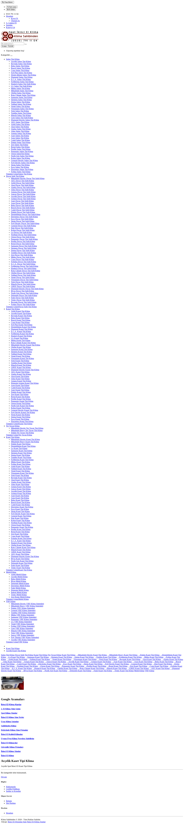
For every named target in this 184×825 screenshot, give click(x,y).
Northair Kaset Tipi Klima (21, 523)
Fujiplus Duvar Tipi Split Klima (23, 262)
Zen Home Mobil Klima (20, 597)
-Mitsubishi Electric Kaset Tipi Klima (91, 655)
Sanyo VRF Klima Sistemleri (22, 635)
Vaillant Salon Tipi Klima (21, 104)
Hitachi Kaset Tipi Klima (21, 550)
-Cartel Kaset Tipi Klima (25, 664)
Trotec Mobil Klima (19, 595)
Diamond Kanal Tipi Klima (22, 329)
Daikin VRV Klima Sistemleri (23, 608)
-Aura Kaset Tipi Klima (142, 662)
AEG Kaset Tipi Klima (20, 554)
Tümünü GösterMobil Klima (17, 599)
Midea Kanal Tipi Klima (20, 340)
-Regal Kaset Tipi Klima (117, 666)
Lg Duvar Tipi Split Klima (21, 232)
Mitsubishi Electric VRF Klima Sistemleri (27, 604)
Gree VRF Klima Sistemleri (22, 628)
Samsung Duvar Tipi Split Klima (24, 246)
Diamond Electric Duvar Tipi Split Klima (27, 289)
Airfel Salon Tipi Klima (20, 124)
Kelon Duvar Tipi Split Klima (23, 230)
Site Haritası (11, 803)
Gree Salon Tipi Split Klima (22, 118)
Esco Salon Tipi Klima (20, 167)
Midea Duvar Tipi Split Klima (23, 257)
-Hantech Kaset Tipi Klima (43, 668)
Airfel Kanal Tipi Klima (20, 311)
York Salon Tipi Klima (20, 111)
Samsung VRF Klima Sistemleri (23, 617)
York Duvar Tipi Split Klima (22, 282)
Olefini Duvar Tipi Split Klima (23, 273)
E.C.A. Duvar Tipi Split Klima (23, 264)
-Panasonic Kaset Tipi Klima (72, 666)
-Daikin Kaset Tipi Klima (148, 655)
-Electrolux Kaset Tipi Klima (48, 664)
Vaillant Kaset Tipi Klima (21, 469)
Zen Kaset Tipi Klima (19, 534)
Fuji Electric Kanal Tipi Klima (23, 412)
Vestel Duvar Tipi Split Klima (22, 277)
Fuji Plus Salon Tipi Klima (21, 73)
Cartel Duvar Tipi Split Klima (22, 210)
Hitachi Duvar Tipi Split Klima (23, 284)
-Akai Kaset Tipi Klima (151, 659)
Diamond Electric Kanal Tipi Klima (25, 370)
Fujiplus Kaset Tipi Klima (21, 538)
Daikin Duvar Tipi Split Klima (23, 212)
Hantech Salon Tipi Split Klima (23, 84)
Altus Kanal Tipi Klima (20, 379)
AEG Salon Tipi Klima (20, 122)
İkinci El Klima (7, 755)
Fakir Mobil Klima (18, 588)
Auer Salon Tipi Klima (20, 136)
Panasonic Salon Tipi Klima (22, 151)
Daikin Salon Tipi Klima (20, 142)
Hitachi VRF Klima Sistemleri (23, 631)
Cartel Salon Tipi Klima (20, 140)
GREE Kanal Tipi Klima (21, 367)
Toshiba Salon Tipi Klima (21, 113)
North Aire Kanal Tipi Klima (22, 406)
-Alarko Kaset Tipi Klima (172, 659)
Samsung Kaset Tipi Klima (21, 451)
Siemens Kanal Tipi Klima (21, 352)
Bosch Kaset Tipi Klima (20, 502)
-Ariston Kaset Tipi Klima (100, 662)
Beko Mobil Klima (18, 579)
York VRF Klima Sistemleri (22, 633)
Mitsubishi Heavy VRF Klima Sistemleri (27, 606)
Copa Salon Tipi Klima (20, 70)
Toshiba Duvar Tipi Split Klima (23, 253)
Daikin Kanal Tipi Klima (21, 392)
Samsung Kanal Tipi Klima (22, 349)
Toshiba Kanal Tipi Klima (21, 363)
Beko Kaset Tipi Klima (20, 500)
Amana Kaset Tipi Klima (21, 487)
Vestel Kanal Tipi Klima (20, 356)
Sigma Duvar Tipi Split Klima (23, 250)
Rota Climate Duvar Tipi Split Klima (25, 271)
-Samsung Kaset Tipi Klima (37, 657)
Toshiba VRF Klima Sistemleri (23, 613)
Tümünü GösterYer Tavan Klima (19, 435)
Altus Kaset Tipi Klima (20, 484)
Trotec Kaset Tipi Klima (20, 568)
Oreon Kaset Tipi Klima (20, 525)
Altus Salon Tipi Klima (20, 131)
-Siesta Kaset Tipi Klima (92, 664)
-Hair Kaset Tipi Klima (162, 664)
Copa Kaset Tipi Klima (20, 536)
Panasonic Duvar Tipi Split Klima (24, 239)
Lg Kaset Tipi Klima (19, 448)
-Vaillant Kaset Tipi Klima (39, 659)
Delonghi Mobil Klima (20, 583)
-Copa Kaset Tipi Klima (158, 666)
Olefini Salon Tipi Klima (21, 93)
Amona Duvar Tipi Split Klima (23, 192)
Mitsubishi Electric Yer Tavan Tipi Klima (27, 428)
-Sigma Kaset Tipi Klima (83, 657)
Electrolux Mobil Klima (20, 586)
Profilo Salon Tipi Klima (20, 149)
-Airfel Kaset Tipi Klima (16, 659)
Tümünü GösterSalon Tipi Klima (19, 174)
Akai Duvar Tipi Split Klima (22, 185)
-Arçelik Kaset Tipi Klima (77, 662)
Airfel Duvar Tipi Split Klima (22, 183)
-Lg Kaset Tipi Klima (15, 657)
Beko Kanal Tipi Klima (20, 318)
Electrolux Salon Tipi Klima (22, 169)
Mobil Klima (11, 572)
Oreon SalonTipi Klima (20, 154)
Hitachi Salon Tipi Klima (21, 115)
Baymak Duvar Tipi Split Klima (23, 302)
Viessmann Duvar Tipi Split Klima (24, 280)
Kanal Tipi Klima (13, 309)
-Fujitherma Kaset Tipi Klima (129, 657)
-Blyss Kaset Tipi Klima (32, 671)
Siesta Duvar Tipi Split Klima (22, 221)
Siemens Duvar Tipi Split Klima (23, 248)
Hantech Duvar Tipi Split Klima (23, 268)
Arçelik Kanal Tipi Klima (21, 313)
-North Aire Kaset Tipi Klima (55, 671)
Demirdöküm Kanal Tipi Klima (23, 327)
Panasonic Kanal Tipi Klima (22, 401)
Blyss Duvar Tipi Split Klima (22, 291)
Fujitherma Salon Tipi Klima (22, 82)
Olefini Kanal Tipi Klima (21, 347)
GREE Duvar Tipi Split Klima (23, 286)
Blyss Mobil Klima (18, 581)
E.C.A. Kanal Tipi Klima (21, 331)
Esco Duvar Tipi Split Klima (22, 219)
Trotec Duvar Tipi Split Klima (23, 300)
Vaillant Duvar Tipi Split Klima (23, 275)
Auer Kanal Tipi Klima (20, 390)
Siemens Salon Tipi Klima (21, 100)
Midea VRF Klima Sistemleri (22, 615)
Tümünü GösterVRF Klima (17, 642)
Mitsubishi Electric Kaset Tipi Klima (25, 439)
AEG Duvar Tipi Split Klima (22, 181)
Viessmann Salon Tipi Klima (22, 109)
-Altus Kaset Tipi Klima (11, 662)
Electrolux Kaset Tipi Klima (22, 507)
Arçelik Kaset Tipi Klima (21, 491)
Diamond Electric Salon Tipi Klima (25, 120)
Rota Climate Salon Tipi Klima (23, 95)
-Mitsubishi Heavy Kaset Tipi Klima (122, 655)
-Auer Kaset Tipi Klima (122, 662)
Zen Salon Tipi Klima (19, 145)
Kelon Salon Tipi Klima (20, 158)
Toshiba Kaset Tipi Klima (21, 457)
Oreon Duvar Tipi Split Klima (23, 237)
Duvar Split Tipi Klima (15, 176)
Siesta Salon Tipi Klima (20, 165)
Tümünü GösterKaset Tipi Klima (19, 570)
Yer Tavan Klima (13, 426)
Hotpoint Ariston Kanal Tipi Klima (25, 383)
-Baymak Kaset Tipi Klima (129, 659)
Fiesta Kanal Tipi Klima (20, 415)
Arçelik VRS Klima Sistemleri (23, 640)
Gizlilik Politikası (13, 789)
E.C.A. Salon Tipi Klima (21, 79)
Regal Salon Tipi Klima (20, 147)
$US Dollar (11, 9)
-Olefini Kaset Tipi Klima (66, 668)
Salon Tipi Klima (13, 59)
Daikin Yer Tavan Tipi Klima (22, 433)
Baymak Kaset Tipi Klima (21, 478)
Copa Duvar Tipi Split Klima (22, 259)
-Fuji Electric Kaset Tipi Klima (116, 664)
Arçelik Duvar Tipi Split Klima (23, 196)
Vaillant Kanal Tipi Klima (21, 354)
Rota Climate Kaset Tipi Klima (23, 547)
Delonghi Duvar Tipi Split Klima (24, 295)
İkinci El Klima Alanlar (11, 751)
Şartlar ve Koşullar (13, 791)
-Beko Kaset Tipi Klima (163, 662)
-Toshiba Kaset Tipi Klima (105, 657)
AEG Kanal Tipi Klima (20, 372)
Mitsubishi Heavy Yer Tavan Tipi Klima (27, 430)
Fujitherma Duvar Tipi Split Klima (24, 266)
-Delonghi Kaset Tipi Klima (79, 671)
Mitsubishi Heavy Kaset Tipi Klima (25, 442)
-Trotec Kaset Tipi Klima (123, 671)
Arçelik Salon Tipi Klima (21, 61)
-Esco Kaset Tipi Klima (71, 664)
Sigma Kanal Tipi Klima (20, 417)
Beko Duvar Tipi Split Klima (22, 205)
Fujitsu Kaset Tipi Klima (20, 464)
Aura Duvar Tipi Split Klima (22, 203)
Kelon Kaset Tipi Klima (20, 520)
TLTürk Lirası (12, 7)
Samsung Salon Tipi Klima (21, 97)
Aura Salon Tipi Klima (20, 138)
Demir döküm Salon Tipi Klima (23, 75)
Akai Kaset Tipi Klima (20, 480)
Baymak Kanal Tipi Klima (21, 316)
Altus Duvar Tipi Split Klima (22, 190)
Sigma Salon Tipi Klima (20, 102)
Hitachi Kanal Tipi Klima (21, 365)
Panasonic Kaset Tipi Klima (22, 527)
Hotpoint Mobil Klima (20, 590)
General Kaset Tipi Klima (21, 516)
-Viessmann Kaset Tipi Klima (84, 659)
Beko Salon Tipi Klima (20, 66)
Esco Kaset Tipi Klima (20, 509)
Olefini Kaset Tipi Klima (21, 545)
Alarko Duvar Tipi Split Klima (23, 187)
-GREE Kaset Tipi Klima (138, 668)
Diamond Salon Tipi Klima (21, 77)
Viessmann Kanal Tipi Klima (22, 358)
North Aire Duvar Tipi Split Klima (24, 293)
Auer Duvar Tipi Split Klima (22, 201)
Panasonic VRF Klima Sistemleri (24, 619)
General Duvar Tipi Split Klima (23, 226)
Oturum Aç (15, 21)
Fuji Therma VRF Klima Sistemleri (25, 637)
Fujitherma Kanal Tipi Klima (22, 334)
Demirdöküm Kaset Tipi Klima (23, 446)
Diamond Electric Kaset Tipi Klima (25, 556)
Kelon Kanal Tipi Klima (20, 408)
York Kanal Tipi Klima (20, 361)
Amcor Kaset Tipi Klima (21, 489)
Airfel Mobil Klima (18, 574)
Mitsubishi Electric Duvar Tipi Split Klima (27, 178)
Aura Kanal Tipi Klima (20, 385)
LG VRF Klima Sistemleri (21, 622)
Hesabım (9, 813)
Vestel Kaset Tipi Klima (20, 471)
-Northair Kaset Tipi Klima (26, 666)
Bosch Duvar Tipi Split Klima (23, 208)
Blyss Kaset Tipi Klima (20, 559)
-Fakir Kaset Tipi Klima (102, 671)
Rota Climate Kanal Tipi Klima (23, 343)
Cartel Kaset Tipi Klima (20, 505)
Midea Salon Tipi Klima (20, 88)
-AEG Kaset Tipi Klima (159, 668)
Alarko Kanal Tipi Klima (21, 374)
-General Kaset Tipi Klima (140, 664)
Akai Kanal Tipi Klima (20, 376)
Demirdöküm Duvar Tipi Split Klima (25, 214)
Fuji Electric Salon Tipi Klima (23, 163)
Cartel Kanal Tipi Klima (20, 388)
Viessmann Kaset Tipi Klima (22, 473)
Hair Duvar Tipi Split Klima (22, 228)
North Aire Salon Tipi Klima (22, 156)
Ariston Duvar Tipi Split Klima (23, 199)
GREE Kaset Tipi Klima (20, 552)
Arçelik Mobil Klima (19, 577)
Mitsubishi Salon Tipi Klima (22, 91)
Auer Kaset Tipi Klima (20, 496)
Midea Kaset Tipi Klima (20, 462)
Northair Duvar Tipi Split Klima (23, 235)
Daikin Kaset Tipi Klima (20, 444)
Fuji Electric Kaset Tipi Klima (23, 514)
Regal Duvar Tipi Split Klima (22, 244)
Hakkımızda (11, 787)
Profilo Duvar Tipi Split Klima (23, 241)
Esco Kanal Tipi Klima (20, 419)
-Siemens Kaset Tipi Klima (60, 657)
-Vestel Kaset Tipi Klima (60, 659)
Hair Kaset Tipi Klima (20, 518)
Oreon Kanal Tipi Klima (20, 403)
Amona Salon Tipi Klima (21, 133)
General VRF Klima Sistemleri (23, 610)
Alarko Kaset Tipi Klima (21, 482)
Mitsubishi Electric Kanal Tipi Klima (25, 345)
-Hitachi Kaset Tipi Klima (116, 668)
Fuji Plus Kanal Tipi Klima (21, 325)
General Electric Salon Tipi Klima (24, 160)
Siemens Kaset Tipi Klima (21, 453)
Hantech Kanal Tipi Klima (21, 336)
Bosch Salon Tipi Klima (20, 68)
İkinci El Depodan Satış (17, 822)
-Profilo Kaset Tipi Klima (95, 666)
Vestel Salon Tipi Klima (20, 106)
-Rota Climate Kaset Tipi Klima (91, 668)
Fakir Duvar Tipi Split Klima (22, 298)
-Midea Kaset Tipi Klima (152, 657)
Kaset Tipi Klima (13, 437)
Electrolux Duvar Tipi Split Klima (24, 217)
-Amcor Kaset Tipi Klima (55, 662)
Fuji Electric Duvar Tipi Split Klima (25, 223)
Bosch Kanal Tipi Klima (20, 320)
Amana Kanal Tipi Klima (21, 381)
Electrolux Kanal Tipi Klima (22, 421)
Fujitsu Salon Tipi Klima (20, 172)
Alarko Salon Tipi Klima (21, 129)
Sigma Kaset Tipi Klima (20, 455)
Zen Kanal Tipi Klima (19, 394)
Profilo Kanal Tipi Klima (21, 399)
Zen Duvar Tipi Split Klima (22, 255)
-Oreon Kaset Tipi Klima (48, 666)
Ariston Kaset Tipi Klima (21, 493)
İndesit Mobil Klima (19, 592)
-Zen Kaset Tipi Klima (137, 666)
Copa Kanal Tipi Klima (20, 322)
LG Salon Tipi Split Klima (21, 86)
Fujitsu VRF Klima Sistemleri (23, 626)
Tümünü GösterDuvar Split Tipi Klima (21, 307)
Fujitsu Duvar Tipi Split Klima (23, 304)
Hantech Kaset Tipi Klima (21, 543)
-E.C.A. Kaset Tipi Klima (21, 668)
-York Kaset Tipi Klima (107, 659)
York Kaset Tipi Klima (20, 475)
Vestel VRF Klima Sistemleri (22, 624)
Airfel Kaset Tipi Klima (20, 466)
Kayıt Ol (14, 18)
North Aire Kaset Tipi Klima (22, 561)
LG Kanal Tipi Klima (19, 338)
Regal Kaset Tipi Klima (20, 532)
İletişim (9, 801)
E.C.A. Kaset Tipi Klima (21, 541)
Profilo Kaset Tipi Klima (20, 529)
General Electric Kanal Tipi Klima (24, 410)
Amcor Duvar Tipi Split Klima (23, 194)
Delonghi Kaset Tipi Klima (21, 563)
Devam (4, 777)
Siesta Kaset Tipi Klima (20, 511)
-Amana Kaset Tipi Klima (33, 662)
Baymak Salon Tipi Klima (21, 64)
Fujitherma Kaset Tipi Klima (22, 460)
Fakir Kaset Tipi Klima (20, 565)
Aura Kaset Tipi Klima (20, 498)
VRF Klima (10, 601)
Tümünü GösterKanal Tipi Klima (19, 424)
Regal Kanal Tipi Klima (20, 397)
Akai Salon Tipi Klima (20, 127)
